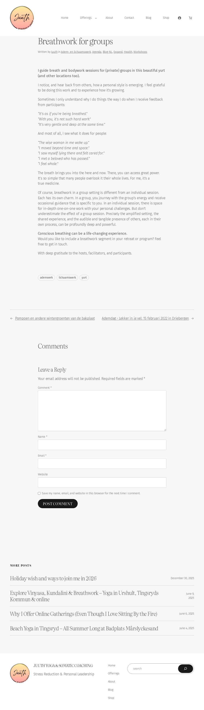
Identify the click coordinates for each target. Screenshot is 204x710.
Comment (45, 387)
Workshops (140, 52)
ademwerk (46, 277)
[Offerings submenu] (96, 18)
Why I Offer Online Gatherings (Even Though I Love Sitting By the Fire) (83, 613)
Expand (118, 52)
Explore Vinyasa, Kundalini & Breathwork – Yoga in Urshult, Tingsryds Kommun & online (84, 595)
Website (43, 474)
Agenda (96, 52)
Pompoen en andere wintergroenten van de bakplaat (55, 318)
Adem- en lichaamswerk (76, 52)
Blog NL (107, 52)
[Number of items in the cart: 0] (190, 18)
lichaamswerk (67, 277)
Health (128, 52)
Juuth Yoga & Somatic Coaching (63, 665)
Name (42, 436)
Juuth (54, 52)
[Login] (179, 18)
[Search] (185, 668)
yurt (84, 277)
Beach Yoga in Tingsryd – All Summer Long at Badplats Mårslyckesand (84, 628)
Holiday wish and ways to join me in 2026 (53, 578)
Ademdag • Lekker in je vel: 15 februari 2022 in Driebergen (145, 318)
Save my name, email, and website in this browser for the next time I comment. (91, 493)
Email (42, 455)
